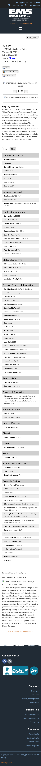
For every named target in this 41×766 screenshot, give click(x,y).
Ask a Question (10, 75)
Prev (29, 37)
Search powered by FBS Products (20, 631)
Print (7, 68)
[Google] (9, 661)
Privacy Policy (6, 762)
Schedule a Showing (12, 71)
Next (34, 37)
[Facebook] (4, 661)
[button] (20, 28)
